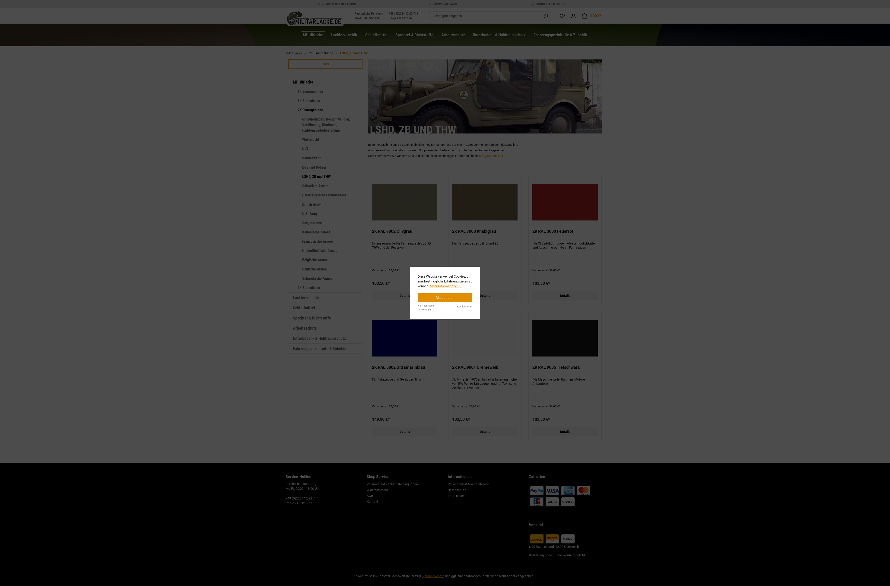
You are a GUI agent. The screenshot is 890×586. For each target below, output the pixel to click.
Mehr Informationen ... (446, 286)
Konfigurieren (464, 306)
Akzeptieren (445, 297)
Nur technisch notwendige (426, 307)
